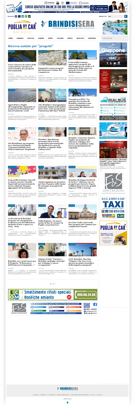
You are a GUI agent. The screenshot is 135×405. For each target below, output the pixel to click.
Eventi (70, 38)
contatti (99, 395)
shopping (92, 38)
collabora (52, 395)
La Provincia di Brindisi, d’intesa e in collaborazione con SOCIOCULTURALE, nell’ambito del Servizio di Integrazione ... (22, 233)
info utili (80, 38)
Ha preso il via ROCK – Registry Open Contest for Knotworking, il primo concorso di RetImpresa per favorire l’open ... (82, 195)
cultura (60, 38)
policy (93, 395)
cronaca (20, 38)
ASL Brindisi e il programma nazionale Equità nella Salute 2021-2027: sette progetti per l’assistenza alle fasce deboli (52, 108)
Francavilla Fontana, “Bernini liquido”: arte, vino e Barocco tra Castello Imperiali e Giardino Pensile (113, 162)
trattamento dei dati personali (80, 395)
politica (30, 38)
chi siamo (35, 395)
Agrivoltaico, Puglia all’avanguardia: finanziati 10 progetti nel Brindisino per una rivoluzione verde (21, 108)
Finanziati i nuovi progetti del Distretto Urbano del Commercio (50, 70)
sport (50, 38)
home (10, 38)
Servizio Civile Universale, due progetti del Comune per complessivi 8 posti (82, 224)
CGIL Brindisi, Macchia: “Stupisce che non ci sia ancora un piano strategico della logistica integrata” (81, 262)
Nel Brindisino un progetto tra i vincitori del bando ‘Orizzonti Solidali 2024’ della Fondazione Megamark (21, 146)
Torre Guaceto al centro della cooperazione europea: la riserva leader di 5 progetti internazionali (22, 68)
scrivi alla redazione (63, 395)
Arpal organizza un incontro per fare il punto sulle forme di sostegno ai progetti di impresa (52, 185)
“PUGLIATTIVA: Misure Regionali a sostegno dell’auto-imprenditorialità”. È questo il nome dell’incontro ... (52, 195)
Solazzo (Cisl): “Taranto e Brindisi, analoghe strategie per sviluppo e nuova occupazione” (51, 262)
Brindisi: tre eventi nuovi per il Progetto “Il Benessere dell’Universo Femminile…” (22, 263)
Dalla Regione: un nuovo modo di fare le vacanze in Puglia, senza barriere (50, 223)
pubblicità (43, 395)
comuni (41, 38)
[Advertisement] (113, 276)
